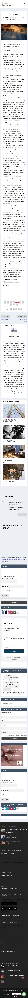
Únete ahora (9, 657)
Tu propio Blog (8, 994)
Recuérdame (6, 590)
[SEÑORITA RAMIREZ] (14, 472)
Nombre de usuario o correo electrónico (12, 629)
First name (9, 680)
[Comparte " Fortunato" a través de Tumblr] (13, 302)
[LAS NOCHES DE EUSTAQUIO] (14, 411)
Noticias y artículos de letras (11, 832)
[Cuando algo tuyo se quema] (3, 842)
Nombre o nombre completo (8, 715)
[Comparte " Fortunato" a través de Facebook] (5, 302)
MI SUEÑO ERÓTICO (13, 965)
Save (17, 302)
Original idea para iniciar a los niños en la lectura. (16, 830)
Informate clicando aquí (7, 853)
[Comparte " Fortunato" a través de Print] (16, 305)
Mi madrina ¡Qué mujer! (14, 980)
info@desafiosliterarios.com (8, 943)
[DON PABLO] (14, 451)
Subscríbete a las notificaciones (9, 888)
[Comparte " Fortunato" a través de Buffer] (23, 302)
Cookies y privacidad (6, 875)
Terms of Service (7, 694)
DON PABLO (8, 460)
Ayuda (15, 994)
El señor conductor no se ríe (15, 970)
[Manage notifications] (23, 978)
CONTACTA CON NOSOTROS (8, 951)
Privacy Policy (17, 694)
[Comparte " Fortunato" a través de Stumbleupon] (11, 305)
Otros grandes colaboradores (12, 837)
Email (2, 720)
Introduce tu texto (7, 703)
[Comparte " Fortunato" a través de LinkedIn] (20, 302)
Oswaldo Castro (16, 17)
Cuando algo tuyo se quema (13, 841)
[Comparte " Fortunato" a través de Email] (14, 305)
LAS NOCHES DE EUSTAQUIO (9, 421)
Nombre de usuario (7, 578)
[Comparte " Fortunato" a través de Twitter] (8, 302)
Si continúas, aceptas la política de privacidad (15, 735)
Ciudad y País (4, 726)
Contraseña (4, 586)
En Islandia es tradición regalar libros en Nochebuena (16, 976)
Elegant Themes (12, 990)
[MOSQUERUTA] (14, 432)
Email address (7, 675)
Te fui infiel (8, 836)
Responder (22, 515)
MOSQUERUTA (9, 441)
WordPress (14, 991)
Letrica (13, 19)
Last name (9, 684)
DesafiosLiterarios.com (15, 502)
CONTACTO (21, 994)
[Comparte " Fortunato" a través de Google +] (10, 302)
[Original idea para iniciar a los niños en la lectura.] (3, 830)
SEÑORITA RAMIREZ (11, 482)
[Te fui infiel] (3, 837)
